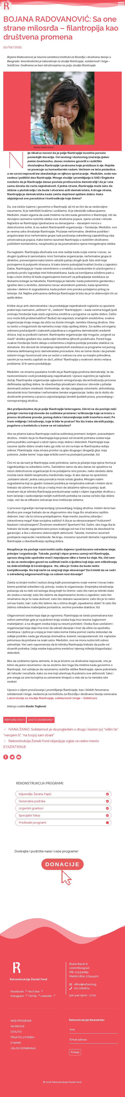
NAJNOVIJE (18, 1026)
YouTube (34, 991)
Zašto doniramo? (40, 719)
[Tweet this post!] (12, 758)
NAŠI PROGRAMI (21, 1020)
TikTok (32, 996)
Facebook (17, 991)
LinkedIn (46, 996)
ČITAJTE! (16, 1031)
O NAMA (16, 1042)
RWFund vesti (15, 719)
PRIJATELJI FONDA (22, 1037)
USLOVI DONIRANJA (23, 1048)
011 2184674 (82, 988)
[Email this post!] (18, 758)
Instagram (17, 996)
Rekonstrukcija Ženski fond (66, 1082)
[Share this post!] (5, 758)
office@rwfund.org (85, 984)
